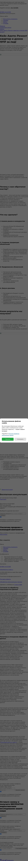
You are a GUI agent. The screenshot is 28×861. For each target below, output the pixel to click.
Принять (7, 439)
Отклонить (20, 439)
